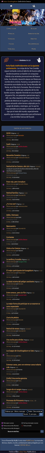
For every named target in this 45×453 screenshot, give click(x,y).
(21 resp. (8, 140)
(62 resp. (8, 177)
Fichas (11, 44)
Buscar (34, 28)
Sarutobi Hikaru (23, 184)
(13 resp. (8, 233)
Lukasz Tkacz (23, 452)
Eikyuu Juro (21, 273)
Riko (19, 356)
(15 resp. (8, 288)
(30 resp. (8, 199)
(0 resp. (8, 385)
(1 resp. (8, 244)
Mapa (34, 49)
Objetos (34, 39)
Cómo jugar (11, 28)
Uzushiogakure (12, 1)
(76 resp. (8, 407)
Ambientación (33, 34)
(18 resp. (8, 266)
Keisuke (20, 284)
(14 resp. (8, 188)
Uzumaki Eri (22, 195)
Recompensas (33, 44)
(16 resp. (8, 374)
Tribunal (11, 49)
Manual (11, 34)
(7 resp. (8, 313)
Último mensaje (11, 135)
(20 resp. (9, 299)
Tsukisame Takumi (23, 157)
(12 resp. (8, 324)
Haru (19, 381)
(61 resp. (8, 396)
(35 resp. (8, 277)
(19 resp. (8, 255)
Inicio (5, 1)
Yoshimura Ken (22, 206)
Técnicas (11, 39)
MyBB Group (30, 440)
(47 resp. (8, 346)
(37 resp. (8, 151)
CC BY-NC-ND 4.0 (24, 445)
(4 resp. (8, 222)
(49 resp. (8, 360)
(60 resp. (9, 335)
